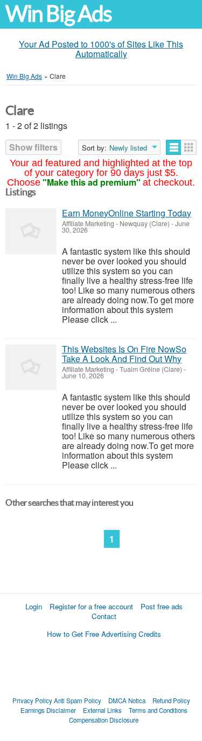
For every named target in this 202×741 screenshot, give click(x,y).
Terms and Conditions (158, 710)
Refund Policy (171, 700)
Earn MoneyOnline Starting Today (126, 213)
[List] (174, 147)
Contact (104, 616)
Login (33, 606)
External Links (102, 710)
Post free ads (162, 606)
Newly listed (128, 148)
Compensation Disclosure (103, 720)
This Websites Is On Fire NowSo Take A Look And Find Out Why (124, 354)
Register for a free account (91, 606)
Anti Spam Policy (77, 700)
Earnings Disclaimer (48, 710)
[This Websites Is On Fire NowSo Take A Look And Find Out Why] (31, 367)
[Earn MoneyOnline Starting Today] (31, 231)
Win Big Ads (58, 14)
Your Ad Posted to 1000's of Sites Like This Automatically (101, 49)
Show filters (33, 147)
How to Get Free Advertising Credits (104, 634)
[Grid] (189, 147)
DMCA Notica (126, 700)
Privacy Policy (32, 700)
